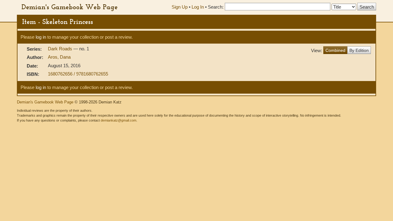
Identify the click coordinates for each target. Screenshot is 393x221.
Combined (335, 50)
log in (41, 37)
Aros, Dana (59, 57)
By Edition (359, 50)
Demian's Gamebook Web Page (69, 6)
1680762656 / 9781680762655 (78, 73)
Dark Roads (60, 48)
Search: (216, 7)
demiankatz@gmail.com (118, 120)
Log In (198, 7)
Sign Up (180, 7)
